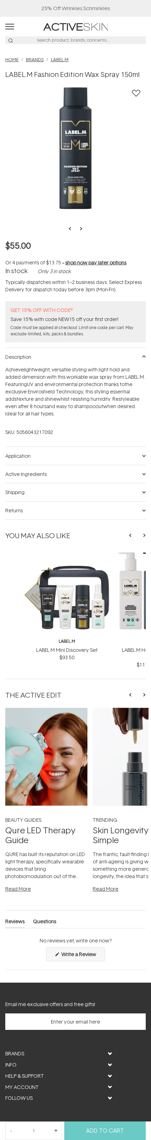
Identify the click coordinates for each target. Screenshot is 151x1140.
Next (79, 228)
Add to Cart (105, 1130)
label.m (67, 641)
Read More (18, 888)
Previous (72, 228)
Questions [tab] (44, 923)
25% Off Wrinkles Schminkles (75, 8)
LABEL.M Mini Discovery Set (67, 650)
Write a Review (82, 955)
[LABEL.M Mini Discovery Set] (67, 554)
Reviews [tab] (15, 923)
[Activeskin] (75, 26)
